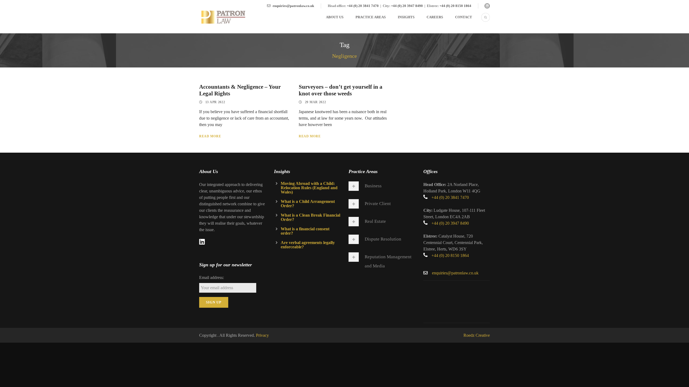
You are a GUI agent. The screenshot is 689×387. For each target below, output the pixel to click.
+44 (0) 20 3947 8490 (407, 6)
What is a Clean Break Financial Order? (310, 217)
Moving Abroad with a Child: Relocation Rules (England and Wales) (309, 187)
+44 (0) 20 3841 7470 (363, 6)
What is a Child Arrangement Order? (308, 203)
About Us (334, 17)
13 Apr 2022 (215, 102)
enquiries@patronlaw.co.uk (293, 6)
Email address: (211, 277)
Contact (463, 17)
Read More (210, 136)
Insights (406, 17)
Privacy (262, 335)
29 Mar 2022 (315, 102)
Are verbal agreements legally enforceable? (308, 244)
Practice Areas (371, 17)
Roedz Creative (476, 335)
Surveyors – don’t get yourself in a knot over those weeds (340, 90)
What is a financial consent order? (305, 231)
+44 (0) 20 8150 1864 (455, 6)
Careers (435, 17)
